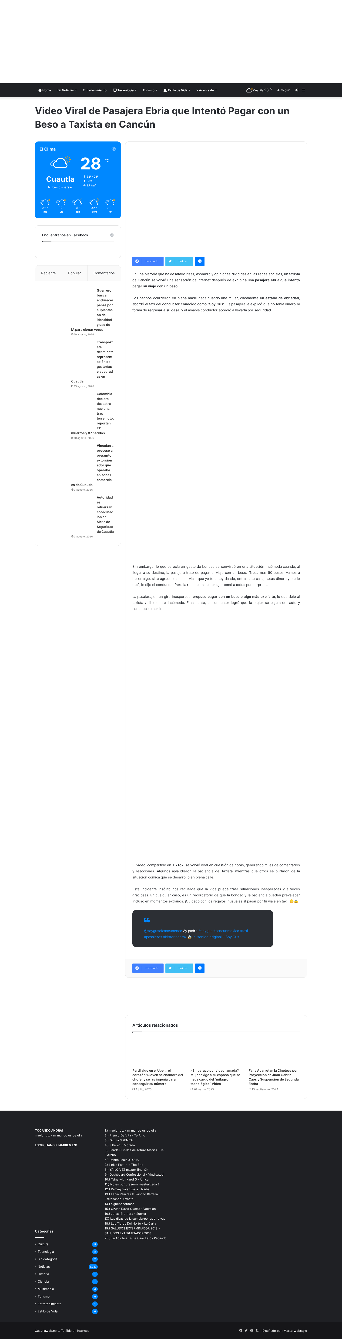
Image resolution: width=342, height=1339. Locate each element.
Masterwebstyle (295, 1330)
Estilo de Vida (177, 90)
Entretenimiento (95, 90)
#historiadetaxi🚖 (177, 937)
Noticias (67, 90)
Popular (74, 273)
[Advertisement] (217, 37)
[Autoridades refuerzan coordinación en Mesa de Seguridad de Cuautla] (67, 512)
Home (46, 90)
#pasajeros (153, 937)
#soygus (205, 931)
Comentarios (104, 273)
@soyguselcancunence (163, 931)
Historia (43, 1274)
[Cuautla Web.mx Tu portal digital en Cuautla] (78, 41)
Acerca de (206, 90)
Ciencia (43, 1281)
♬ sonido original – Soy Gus (216, 937)
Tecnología (125, 90)
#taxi (244, 931)
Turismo (148, 90)
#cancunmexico (226, 931)
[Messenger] (200, 261)
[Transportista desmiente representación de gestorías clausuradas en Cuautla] (67, 357)
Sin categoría (47, 1259)
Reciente (48, 273)
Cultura (43, 1244)
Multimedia (46, 1289)
